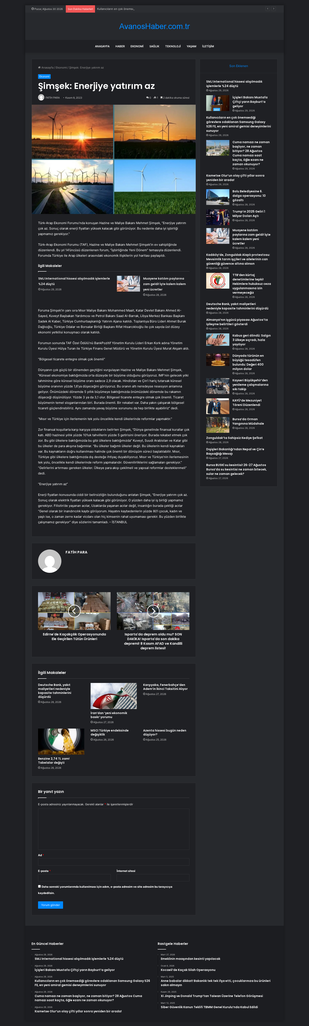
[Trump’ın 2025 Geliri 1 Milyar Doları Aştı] (217, 217)
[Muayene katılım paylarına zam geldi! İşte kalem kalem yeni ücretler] (128, 284)
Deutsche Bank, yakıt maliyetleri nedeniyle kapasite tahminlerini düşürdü (54, 691)
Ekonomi (137, 46)
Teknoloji (173, 46)
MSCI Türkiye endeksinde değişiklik (110, 732)
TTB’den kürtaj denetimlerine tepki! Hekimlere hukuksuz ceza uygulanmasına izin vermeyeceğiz (251, 284)
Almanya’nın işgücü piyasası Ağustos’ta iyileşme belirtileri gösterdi (237, 322)
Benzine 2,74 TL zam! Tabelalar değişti (54, 761)
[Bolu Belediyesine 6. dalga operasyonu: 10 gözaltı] (217, 197)
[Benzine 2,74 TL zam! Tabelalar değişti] (61, 742)
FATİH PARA (76, 552)
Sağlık (154, 46)
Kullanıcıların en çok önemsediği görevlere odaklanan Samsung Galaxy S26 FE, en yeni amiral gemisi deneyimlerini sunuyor (177, 9)
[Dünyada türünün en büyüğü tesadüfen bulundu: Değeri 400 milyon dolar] (217, 360)
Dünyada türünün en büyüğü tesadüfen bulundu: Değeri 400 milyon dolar (248, 362)
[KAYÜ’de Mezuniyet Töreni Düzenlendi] (217, 406)
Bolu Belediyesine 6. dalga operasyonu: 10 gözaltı (249, 195)
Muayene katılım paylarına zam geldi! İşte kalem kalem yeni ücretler (164, 284)
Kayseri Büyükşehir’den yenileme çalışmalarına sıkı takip (250, 384)
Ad (41, 855)
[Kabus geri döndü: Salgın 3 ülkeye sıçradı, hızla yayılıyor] (217, 339)
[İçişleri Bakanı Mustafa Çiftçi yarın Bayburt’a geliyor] (217, 103)
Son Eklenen (238, 66)
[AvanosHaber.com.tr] (154, 26)
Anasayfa (102, 46)
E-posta (44, 871)
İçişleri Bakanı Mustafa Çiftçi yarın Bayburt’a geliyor (250, 101)
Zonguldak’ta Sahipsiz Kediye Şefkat (234, 438)
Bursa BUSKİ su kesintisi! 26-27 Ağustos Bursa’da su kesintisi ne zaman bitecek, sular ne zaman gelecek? (236, 469)
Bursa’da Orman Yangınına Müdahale (248, 421)
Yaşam (191, 46)
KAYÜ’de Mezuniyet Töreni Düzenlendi (247, 402)
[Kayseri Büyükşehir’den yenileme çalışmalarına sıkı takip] (217, 386)
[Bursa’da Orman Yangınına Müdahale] (217, 425)
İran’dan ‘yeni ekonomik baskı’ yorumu (109, 715)
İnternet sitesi (126, 871)
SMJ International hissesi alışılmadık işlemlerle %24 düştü (234, 83)
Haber (120, 46)
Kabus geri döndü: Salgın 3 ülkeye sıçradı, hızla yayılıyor (251, 339)
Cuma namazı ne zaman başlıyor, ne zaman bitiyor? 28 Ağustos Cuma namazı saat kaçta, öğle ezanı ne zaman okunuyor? (251, 153)
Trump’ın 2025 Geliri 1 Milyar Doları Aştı (248, 213)
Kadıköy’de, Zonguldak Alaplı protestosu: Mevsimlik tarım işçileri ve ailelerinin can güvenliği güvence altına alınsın (238, 259)
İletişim (208, 46)
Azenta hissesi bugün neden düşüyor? (164, 732)
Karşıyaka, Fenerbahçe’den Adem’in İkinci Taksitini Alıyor (165, 687)
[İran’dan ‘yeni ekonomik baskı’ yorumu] (114, 696)
